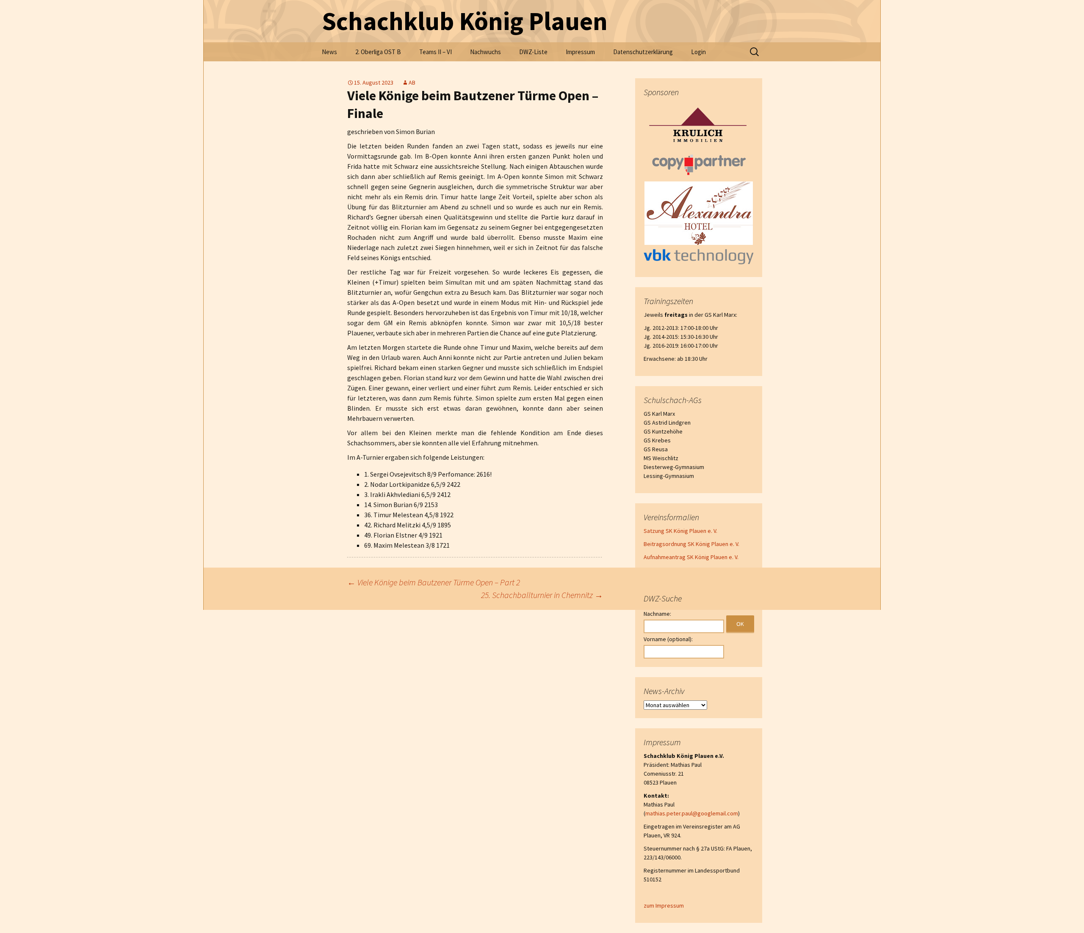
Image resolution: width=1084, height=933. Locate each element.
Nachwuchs (485, 52)
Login (698, 52)
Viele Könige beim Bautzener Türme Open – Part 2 (433, 582)
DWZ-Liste (533, 52)
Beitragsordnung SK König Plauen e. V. (691, 544)
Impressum (580, 52)
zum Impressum (664, 905)
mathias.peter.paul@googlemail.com (691, 813)
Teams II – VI (435, 52)
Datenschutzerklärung (643, 52)
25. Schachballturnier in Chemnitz (542, 595)
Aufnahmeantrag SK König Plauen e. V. (691, 557)
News (329, 52)
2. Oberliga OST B (378, 52)
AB (412, 82)
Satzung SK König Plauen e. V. (680, 531)
